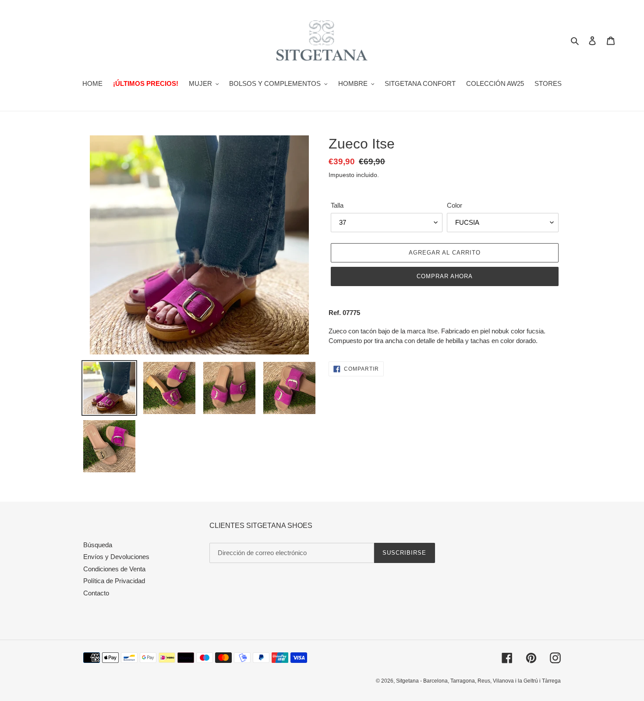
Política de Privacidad (114, 580)
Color (454, 205)
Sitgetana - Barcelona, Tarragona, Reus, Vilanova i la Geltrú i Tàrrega (478, 681)
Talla (337, 205)
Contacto (96, 593)
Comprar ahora (445, 276)
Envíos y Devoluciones (116, 556)
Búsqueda (97, 545)
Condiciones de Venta (114, 569)
